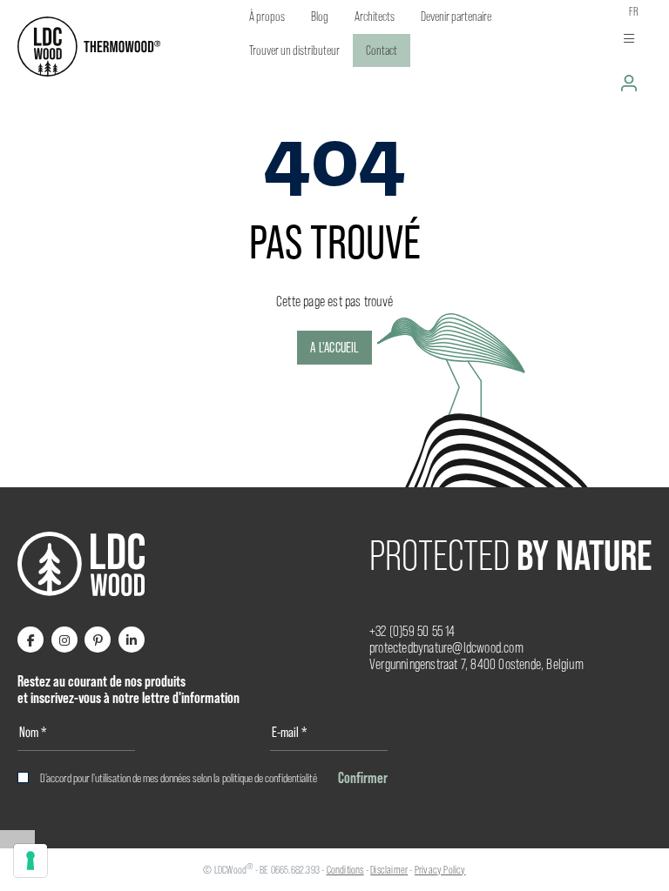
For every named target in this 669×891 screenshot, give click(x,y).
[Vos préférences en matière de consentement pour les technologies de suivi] (30, 860)
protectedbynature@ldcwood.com (446, 648)
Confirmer (363, 777)
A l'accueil (334, 347)
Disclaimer (389, 869)
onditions (347, 869)
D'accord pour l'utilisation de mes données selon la (178, 778)
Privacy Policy (440, 869)
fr (634, 11)
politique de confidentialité (269, 778)
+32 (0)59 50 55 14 (412, 631)
